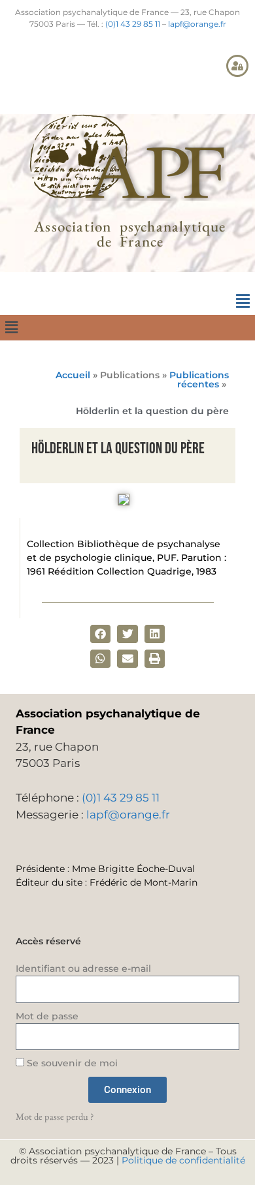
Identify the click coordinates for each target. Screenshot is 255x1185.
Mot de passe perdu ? (55, 1116)
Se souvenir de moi (71, 1063)
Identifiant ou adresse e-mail (83, 968)
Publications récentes (199, 379)
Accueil (73, 375)
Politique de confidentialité (183, 1160)
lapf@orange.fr (197, 24)
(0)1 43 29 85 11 (132, 24)
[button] (242, 301)
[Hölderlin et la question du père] (123, 501)
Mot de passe (47, 1016)
